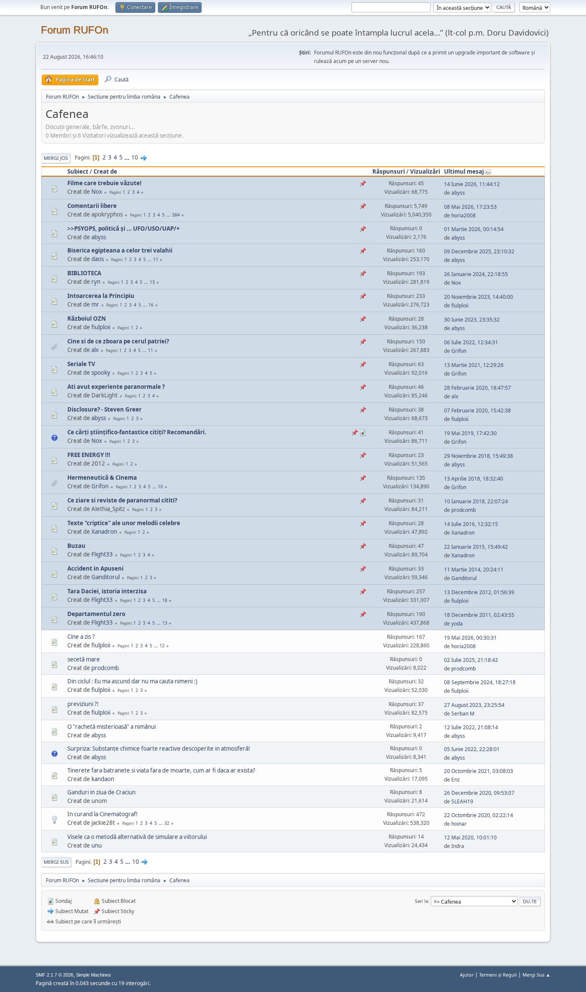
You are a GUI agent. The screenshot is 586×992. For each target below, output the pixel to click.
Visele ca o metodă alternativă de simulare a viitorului (137, 837)
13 (152, 282)
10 (134, 157)
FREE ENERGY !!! (88, 455)
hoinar (459, 823)
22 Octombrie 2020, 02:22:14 (478, 815)
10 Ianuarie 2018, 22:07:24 (476, 501)
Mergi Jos (56, 158)
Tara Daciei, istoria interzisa (107, 591)
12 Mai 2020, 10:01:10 (470, 837)
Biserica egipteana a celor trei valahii (119, 250)
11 (155, 259)
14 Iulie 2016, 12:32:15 (471, 524)
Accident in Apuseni (95, 568)
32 (166, 823)
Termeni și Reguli (498, 974)
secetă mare (83, 659)
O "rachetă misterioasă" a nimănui (111, 726)
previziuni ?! (83, 704)
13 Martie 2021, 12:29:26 (474, 365)
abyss (458, 192)
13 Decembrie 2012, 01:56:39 (479, 592)
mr (95, 304)
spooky (100, 372)
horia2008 (463, 215)
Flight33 (102, 554)
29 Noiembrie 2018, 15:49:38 (478, 456)
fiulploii (459, 305)
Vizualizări (425, 171)
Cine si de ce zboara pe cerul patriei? (118, 341)
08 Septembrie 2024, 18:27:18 (480, 682)
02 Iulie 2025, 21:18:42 (471, 660)
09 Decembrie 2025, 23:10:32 (479, 251)
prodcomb (463, 510)
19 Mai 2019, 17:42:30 (470, 433)
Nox (96, 191)
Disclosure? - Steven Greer (104, 409)
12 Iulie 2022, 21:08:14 (471, 727)
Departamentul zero (96, 614)
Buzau (76, 546)
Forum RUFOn (74, 30)
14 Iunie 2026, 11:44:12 (472, 184)
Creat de (105, 171)
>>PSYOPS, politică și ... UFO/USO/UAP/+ (123, 228)
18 (164, 600)
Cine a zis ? (81, 636)
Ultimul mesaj (464, 171)
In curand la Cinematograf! (102, 814)
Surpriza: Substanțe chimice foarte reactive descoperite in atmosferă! (158, 748)
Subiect (77, 171)
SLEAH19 (462, 801)
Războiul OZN (86, 318)
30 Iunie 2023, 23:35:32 (472, 319)
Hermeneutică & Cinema (102, 477)
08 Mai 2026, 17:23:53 (470, 206)
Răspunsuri (388, 171)
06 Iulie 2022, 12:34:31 (471, 342)
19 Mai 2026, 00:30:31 (470, 637)
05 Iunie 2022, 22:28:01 (472, 749)
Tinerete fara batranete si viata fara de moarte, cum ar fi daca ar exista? (161, 770)
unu (96, 845)
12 (162, 646)
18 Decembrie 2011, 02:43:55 (479, 615)
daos (97, 259)
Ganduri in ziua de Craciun (101, 792)
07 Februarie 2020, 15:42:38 (477, 410)
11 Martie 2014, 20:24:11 (474, 569)
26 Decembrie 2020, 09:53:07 (479, 793)
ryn (95, 282)
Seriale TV (81, 364)
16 (151, 305)
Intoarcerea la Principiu (100, 296)
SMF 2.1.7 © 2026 (54, 974)
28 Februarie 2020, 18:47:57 (477, 387)
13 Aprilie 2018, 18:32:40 (473, 478)
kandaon (102, 779)
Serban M (462, 713)
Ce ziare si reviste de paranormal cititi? (122, 500)
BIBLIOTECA (84, 273)
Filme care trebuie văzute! (104, 183)
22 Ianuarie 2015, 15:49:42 (476, 546)
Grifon (458, 351)
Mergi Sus (56, 862)
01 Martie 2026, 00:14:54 (474, 229)
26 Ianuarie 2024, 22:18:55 (476, 274)
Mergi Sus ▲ (536, 974)
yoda (457, 623)
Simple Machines (93, 974)
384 (176, 215)
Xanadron (104, 531)
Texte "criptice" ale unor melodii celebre (123, 523)
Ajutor (467, 974)
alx (95, 350)
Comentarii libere (92, 206)
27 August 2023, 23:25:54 (474, 705)
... (127, 157)
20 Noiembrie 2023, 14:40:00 (478, 297)
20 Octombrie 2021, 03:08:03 (478, 771)
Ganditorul (105, 577)
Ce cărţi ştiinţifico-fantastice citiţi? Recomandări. (136, 432)
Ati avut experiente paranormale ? (116, 387)
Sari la (421, 901)
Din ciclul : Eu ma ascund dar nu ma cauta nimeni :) (132, 681)
